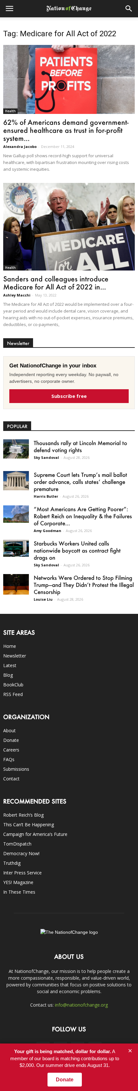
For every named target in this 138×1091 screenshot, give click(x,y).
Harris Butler (46, 496)
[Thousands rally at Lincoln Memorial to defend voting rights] (16, 448)
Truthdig (12, 863)
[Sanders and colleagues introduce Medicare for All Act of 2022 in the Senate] (69, 227)
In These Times (19, 892)
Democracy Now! (21, 853)
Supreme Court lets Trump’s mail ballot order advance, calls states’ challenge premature (80, 481)
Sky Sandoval (46, 457)
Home (9, 646)
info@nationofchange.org (81, 1005)
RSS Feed (13, 694)
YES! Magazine (18, 882)
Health (10, 111)
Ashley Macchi (16, 295)
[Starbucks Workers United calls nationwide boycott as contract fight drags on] (16, 548)
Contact (11, 779)
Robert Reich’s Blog (23, 815)
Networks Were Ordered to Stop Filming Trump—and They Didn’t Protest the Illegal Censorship (84, 584)
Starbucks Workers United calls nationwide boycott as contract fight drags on (77, 550)
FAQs (8, 759)
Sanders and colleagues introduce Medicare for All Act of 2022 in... (55, 282)
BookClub (13, 685)
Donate (11, 740)
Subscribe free (69, 396)
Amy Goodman (47, 530)
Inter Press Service (22, 873)
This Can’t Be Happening (28, 824)
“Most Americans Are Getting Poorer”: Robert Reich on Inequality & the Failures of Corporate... (83, 516)
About (9, 730)
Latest (9, 665)
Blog (8, 675)
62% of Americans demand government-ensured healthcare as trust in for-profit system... (66, 130)
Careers (11, 750)
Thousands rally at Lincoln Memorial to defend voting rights (80, 446)
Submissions (16, 769)
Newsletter (14, 656)
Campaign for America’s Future (35, 834)
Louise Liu (43, 599)
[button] (129, 8)
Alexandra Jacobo (20, 146)
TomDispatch (17, 844)
